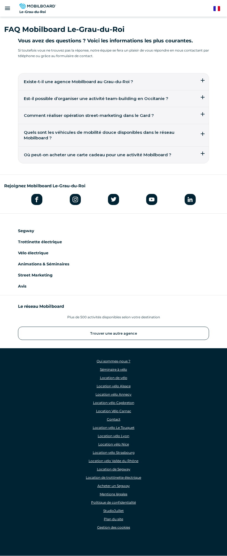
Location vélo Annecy (113, 394)
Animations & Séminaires (43, 264)
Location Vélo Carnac (113, 411)
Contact (113, 419)
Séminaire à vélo (113, 369)
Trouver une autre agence (113, 333)
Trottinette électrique (40, 241)
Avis (22, 286)
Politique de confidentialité (113, 502)
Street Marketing (35, 275)
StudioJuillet (113, 511)
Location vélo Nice (113, 444)
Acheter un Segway (113, 486)
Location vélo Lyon (113, 436)
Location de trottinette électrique (113, 477)
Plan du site (113, 519)
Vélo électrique (33, 252)
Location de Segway (113, 469)
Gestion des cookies (113, 527)
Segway (26, 230)
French (219, 9)
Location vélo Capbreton (113, 403)
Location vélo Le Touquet (114, 428)
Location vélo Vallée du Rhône (113, 461)
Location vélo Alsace (114, 386)
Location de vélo (113, 378)
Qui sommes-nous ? (113, 361)
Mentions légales (113, 494)
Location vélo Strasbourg (114, 452)
